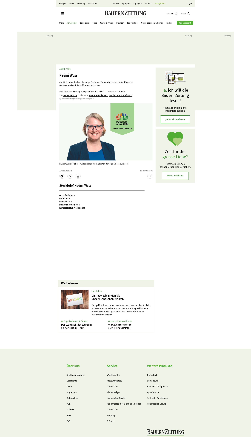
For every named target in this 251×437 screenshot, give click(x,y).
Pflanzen (120, 23)
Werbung (81, 3)
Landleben (84, 23)
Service (112, 366)
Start (61, 23)
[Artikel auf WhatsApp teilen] (69, 176)
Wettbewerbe (113, 375)
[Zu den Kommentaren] (149, 176)
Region (169, 23)
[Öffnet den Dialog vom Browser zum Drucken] (78, 176)
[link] (121, 297)
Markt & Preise (106, 23)
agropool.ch (152, 381)
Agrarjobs (137, 3)
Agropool (126, 3)
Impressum (72, 392)
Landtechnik (132, 23)
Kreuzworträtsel (114, 381)
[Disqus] (105, 244)
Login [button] (189, 3)
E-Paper (62, 3)
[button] (62, 13)
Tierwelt (115, 3)
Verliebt (148, 3)
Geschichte (72, 381)
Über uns (73, 366)
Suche (183, 13)
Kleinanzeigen (113, 392)
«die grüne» (160, 3)
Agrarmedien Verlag (156, 404)
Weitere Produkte (159, 366)
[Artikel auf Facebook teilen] (61, 176)
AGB (68, 404)
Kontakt (70, 409)
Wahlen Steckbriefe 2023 (120, 95)
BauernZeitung (70, 95)
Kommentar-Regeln (116, 398)
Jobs (69, 415)
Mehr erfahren (175, 175)
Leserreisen (112, 386)
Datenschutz (72, 398)
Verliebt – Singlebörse (157, 398)
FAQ (68, 421)
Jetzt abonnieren (175, 119)
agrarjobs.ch (153, 392)
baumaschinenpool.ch (157, 386)
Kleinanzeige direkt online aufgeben (124, 404)
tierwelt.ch (152, 375)
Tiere (95, 23)
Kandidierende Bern (98, 95)
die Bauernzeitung (75, 375)
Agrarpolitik (72, 23)
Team (71, 3)
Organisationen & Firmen (152, 23)
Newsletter (92, 3)
